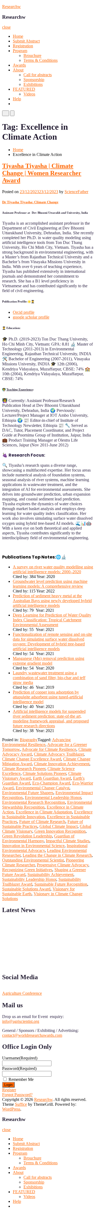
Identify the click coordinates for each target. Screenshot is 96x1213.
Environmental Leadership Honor (53, 797)
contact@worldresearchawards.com (32, 1035)
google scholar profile (31, 317)
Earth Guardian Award (52, 778)
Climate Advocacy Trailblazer (59, 754)
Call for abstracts (37, 74)
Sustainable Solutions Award (26, 889)
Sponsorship (33, 79)
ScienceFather (76, 191)
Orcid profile (23, 312)
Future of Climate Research (42, 821)
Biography (29, 739)
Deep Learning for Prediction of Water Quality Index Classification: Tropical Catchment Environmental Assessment (52, 620)
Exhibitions (33, 84)
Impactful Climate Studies (67, 841)
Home (18, 36)
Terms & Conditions (40, 60)
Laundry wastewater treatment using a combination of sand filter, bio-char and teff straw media (49, 678)
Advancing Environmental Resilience (36, 742)
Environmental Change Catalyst (42, 788)
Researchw (11, 6)
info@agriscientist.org (20, 1021)
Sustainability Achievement (50, 874)
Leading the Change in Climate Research (57, 855)
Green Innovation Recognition (60, 831)
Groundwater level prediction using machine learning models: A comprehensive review (50, 583)
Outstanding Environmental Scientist (33, 860)
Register (9, 1090)
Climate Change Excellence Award (31, 759)
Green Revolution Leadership (27, 836)
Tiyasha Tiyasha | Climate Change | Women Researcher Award (41, 173)
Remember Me (21, 1079)
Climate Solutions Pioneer (44, 773)
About (18, 70)
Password (19, 1068)
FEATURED (24, 89)
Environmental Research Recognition (33, 802)
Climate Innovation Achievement (61, 764)
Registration (23, 46)
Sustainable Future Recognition (60, 884)
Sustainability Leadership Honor (29, 879)
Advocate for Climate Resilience (49, 749)
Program (20, 50)
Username (19, 1058)
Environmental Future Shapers (27, 792)
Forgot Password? (17, 1094)
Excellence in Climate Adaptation (44, 812)
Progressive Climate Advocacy (62, 865)
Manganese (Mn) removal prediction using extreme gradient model (48, 660)
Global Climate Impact (58, 826)
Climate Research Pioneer (23, 768)
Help (17, 99)
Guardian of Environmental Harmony (38, 838)
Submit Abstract (26, 41)
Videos (29, 94)
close (6, 27)
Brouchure (32, 55)
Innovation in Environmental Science (33, 845)
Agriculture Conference (22, 993)
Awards (19, 65)
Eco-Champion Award (51, 783)
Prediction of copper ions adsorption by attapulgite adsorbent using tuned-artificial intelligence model (48, 697)
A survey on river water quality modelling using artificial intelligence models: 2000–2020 (53, 569)
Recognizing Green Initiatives (27, 869)
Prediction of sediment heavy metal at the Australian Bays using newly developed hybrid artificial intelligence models (52, 601)
